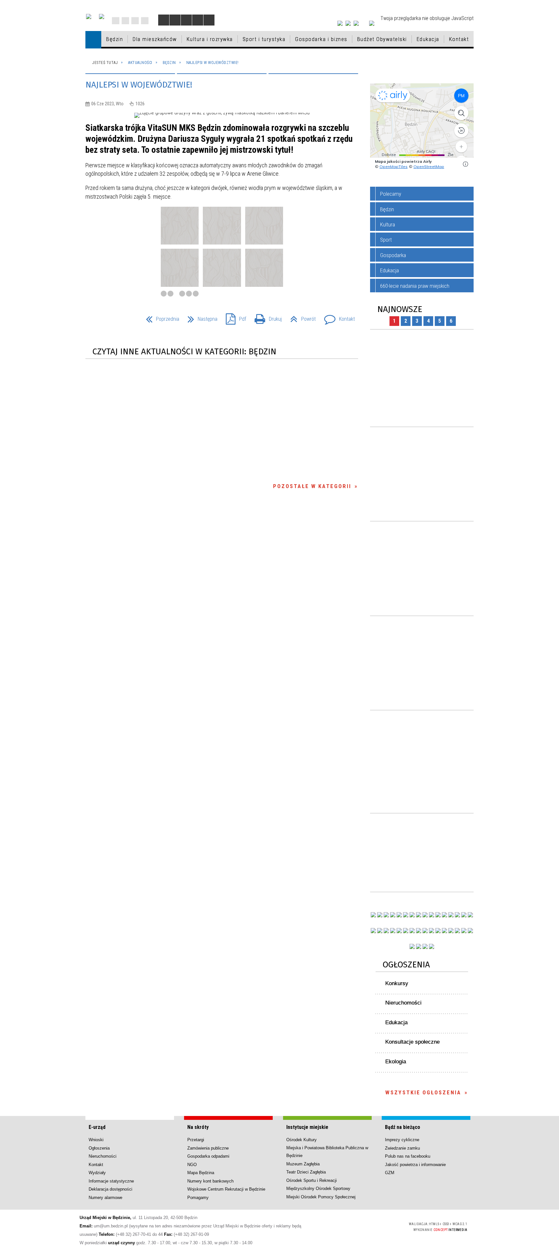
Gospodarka (393, 255)
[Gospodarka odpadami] (412, 930)
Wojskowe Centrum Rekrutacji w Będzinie (226, 1189)
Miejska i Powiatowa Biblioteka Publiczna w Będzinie (327, 1151)
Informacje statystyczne (111, 1181)
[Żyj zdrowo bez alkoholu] (412, 914)
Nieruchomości (403, 1003)
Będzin (387, 209)
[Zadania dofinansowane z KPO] (399, 914)
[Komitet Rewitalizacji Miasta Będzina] (444, 930)
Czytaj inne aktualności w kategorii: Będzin (184, 352)
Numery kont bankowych (210, 1181)
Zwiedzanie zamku (402, 1148)
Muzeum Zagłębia (303, 1164)
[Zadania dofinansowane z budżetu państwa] (412, 946)
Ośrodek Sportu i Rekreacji (311, 1180)
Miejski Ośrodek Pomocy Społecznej (321, 1196)
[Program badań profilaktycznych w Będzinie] (386, 914)
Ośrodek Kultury (301, 1139)
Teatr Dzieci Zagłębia (306, 1172)
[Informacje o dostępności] (175, 20)
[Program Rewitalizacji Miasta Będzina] (438, 930)
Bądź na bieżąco (402, 1127)
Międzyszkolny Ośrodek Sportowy (318, 1188)
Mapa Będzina (200, 1172)
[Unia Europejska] (101, 16)
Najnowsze (399, 309)
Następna (199, 317)
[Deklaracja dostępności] (186, 20)
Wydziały (97, 1172)
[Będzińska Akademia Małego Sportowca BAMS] (392, 930)
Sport (386, 239)
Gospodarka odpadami (208, 1156)
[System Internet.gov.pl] (431, 946)
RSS (135, 20)
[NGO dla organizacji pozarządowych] (373, 914)
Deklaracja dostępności (110, 1189)
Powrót (300, 317)
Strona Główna (115, 20)
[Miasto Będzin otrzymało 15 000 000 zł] (405, 914)
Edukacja (389, 270)
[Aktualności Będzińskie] (444, 914)
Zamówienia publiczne (208, 1148)
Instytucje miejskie (307, 1127)
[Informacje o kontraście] (208, 20)
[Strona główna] (93, 39)
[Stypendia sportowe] (470, 914)
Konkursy (396, 983)
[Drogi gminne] (457, 914)
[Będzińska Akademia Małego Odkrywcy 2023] (386, 930)
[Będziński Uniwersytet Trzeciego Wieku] (379, 930)
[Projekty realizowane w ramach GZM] (463, 914)
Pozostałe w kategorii (312, 486)
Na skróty (198, 1127)
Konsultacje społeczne (412, 1042)
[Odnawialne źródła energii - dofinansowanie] (373, 930)
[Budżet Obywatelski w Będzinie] (451, 914)
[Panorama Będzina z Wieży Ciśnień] (431, 914)
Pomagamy (198, 1197)
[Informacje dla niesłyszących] (197, 20)
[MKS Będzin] (405, 930)
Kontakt (144, 20)
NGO (192, 1164)
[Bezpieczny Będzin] (470, 930)
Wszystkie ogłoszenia (423, 1092)
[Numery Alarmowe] (418, 946)
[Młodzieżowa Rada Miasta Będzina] (379, 914)
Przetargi (195, 1139)
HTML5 (355, 1226)
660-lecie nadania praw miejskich (414, 286)
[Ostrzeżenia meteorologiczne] (425, 914)
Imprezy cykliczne (402, 1139)
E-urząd (97, 1127)
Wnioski (96, 1139)
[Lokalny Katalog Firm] (425, 930)
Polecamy (390, 194)
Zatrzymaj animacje (163, 20)
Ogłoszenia (406, 965)
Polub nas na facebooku (407, 1156)
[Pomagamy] (418, 930)
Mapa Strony (125, 20)
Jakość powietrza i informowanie (415, 1164)
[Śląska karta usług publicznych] (431, 930)
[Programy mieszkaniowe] (399, 930)
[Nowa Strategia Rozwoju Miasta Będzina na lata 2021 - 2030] (463, 930)
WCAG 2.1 (386, 1226)
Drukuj (265, 317)
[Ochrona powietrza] (418, 914)
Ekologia (395, 1061)
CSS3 (365, 1226)
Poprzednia (160, 317)
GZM (389, 1172)
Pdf (233, 317)
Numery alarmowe (105, 1197)
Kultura (387, 224)
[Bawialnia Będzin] (451, 930)
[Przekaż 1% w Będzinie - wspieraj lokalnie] (425, 946)
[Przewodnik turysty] (438, 914)
